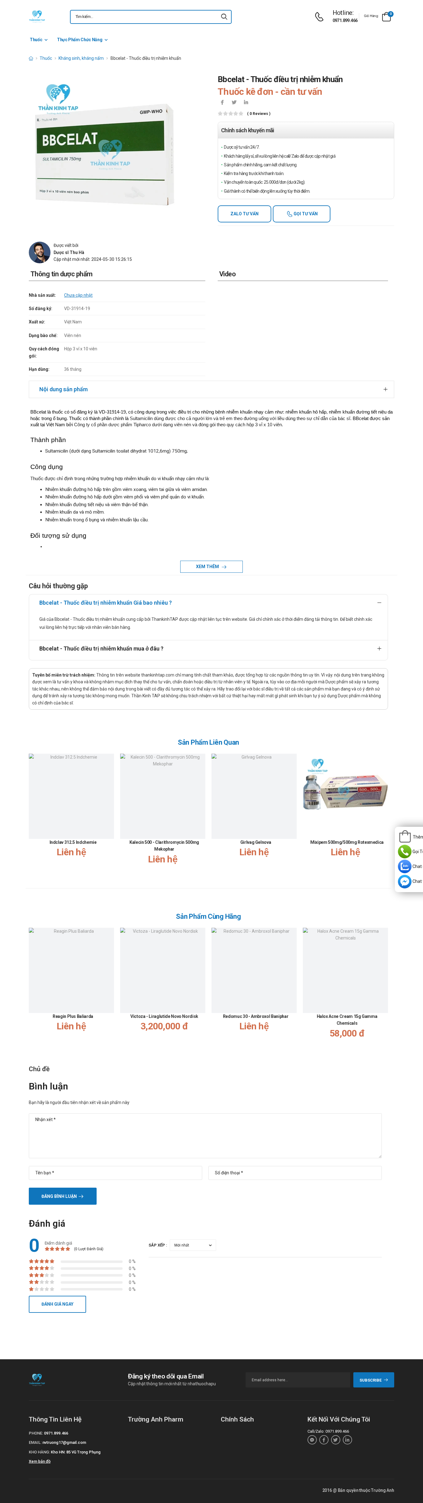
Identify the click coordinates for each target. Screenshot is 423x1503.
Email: (35, 1442)
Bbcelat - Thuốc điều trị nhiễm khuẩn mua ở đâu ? (101, 648)
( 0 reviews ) (258, 114)
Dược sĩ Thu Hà (69, 252)
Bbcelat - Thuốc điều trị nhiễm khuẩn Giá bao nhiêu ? (105, 602)
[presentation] (384, 815)
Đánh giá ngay (57, 1304)
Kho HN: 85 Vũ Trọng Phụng (76, 1452)
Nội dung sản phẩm (63, 389)
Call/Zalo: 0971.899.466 (328, 1431)
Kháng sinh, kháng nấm (81, 58)
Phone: (36, 1433)
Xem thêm (208, 566)
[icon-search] (224, 17)
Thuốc (36, 39)
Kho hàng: (39, 1452)
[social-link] (312, 1439)
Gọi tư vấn (305, 213)
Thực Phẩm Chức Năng (79, 39)
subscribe (371, 1380)
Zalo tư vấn (244, 213)
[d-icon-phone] (321, 17)
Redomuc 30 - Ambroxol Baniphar (256, 1016)
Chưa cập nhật (78, 295)
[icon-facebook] (222, 102)
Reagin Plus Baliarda (73, 1016)
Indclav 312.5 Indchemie (73, 842)
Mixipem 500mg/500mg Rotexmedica (347, 842)
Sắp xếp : (158, 1245)
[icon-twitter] (234, 102)
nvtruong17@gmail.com (64, 1442)
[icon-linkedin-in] (246, 102)
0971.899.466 (345, 20)
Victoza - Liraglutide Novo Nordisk (164, 1016)
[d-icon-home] (31, 58)
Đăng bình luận (59, 1196)
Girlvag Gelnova (255, 842)
